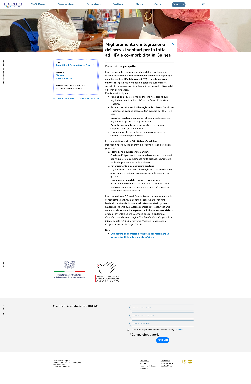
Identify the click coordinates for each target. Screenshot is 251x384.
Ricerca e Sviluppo (148, 366)
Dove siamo (94, 4)
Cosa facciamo (66, 4)
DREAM (4, 68)
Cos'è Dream (38, 4)
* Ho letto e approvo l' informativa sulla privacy (157, 329)
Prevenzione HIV (64, 78)
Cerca (157, 4)
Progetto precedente (65, 98)
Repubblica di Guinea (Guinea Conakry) (75, 65)
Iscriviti (163, 340)
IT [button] (203, 4)
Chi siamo (144, 361)
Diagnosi (60, 75)
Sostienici (118, 4)
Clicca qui (179, 329)
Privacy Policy (167, 363)
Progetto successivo (87, 98)
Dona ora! (178, 4)
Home (4, 62)
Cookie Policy (167, 366)
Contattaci (165, 361)
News (139, 4)
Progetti (143, 363)
